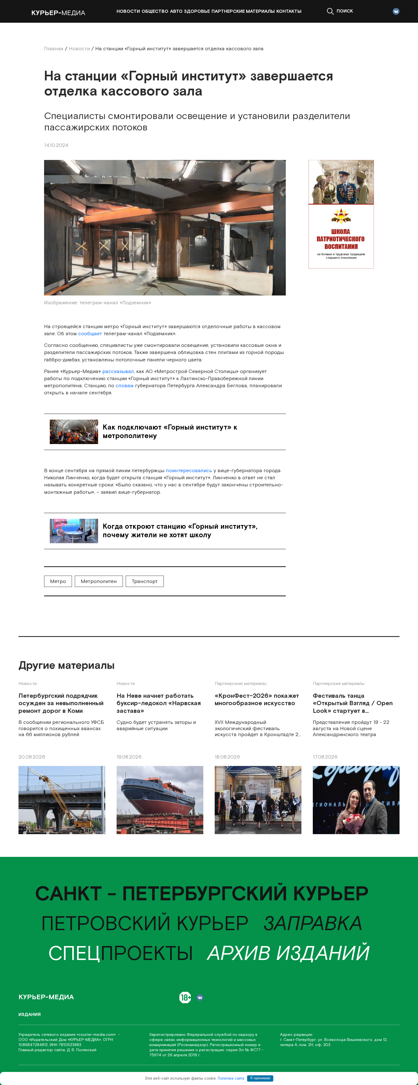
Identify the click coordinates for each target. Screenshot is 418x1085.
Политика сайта (231, 1078)
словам (125, 385)
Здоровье (197, 11)
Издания (29, 1015)
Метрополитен (99, 581)
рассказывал (118, 371)
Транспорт (145, 581)
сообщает (90, 333)
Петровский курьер (145, 924)
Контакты (288, 11)
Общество (155, 11)
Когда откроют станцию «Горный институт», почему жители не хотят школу (180, 531)
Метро (58, 581)
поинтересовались (189, 470)
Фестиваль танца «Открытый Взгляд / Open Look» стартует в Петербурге (353, 703)
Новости (128, 11)
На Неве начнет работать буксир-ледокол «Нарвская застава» (159, 703)
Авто (176, 11)
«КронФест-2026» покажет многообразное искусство (257, 699)
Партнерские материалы (243, 11)
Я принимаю (260, 1078)
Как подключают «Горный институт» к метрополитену (170, 432)
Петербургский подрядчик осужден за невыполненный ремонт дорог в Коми (61, 703)
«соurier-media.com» (96, 1034)
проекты (120, 954)
